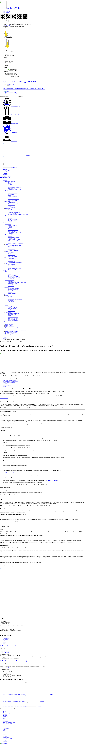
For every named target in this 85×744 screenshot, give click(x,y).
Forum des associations (13, 317)
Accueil (4, 337)
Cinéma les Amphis (12, 302)
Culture (6, 295)
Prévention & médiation (13, 250)
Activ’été (10, 292)
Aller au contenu (6, 11)
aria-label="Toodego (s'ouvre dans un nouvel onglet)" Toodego (23, 701)
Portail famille (14, 167)
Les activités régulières (7, 383)
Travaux (9, 228)
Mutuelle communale (12, 256)
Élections (10, 218)
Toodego (19, 162)
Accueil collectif (11, 274)
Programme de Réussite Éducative (15, 262)
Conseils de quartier (9, 323)
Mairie (6, 190)
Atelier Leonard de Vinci (13, 298)
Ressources (7, 201)
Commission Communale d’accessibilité (15, 330)
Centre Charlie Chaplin (15, 299)
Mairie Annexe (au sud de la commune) (13, 661)
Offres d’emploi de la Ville (13, 199)
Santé (6, 251)
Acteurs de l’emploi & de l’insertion (15, 243)
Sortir (4, 294)
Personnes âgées (11, 261)
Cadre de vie (8, 224)
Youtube (5, 173)
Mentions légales (6, 737)
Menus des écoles (11, 281)
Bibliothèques (11, 300)
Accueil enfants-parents (13, 276)
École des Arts (11, 301)
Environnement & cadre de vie (14, 232)
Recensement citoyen (12, 219)
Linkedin (5, 171)
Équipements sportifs (12, 307)
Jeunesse (7, 287)
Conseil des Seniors (9, 326)
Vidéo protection (11, 249)
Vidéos (9, 206)
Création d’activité (12, 238)
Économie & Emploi (9, 234)
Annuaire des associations (13, 313)
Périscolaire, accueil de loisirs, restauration (17, 282)
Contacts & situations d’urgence (14, 245)
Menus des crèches (12, 272)
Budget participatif (9, 324)
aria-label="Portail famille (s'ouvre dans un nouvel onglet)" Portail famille (22, 706)
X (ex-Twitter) (7, 170)
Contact (4, 386)
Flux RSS (5, 741)
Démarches (7, 208)
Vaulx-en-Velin (13, 8)
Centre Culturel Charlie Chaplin (9, 722)
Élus (9, 191)
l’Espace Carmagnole (52, 480)
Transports (10, 227)
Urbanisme (10, 233)
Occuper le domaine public (13, 213)
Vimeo (4, 730)
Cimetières (10, 221)
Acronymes (5, 739)
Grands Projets (11, 184)
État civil (10, 211)
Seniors (6, 263)
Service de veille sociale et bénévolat (10, 381)
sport (4, 643)
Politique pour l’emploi (13, 240)
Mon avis (28, 155)
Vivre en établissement (12, 265)
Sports (6, 305)
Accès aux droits (11, 259)
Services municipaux (12, 196)
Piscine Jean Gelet (12, 308)
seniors (4, 642)
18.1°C (9, 36)
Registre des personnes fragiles (14, 268)
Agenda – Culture (11, 303)
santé (4, 640)
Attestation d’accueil (12, 220)
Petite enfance (8, 271)
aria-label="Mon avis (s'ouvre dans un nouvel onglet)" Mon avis (28, 694)
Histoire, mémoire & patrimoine (14, 187)
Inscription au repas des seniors (9, 380)
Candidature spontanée (13, 200)
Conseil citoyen (8, 325)
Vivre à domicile (11, 264)
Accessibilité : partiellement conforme (10, 738)
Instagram (6, 174)
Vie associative (8, 312)
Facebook (5, 169)
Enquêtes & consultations (10, 333)
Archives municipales (12, 197)
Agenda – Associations (13, 320)
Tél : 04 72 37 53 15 (4, 667)
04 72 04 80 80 (7, 25)
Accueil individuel (12, 275)
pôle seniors (5, 639)
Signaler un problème (12, 225)
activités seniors (6, 638)
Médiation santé (11, 255)
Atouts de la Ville (11, 188)
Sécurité (7, 244)
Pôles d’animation (11, 290)
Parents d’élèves (11, 284)
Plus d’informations (4, 398)
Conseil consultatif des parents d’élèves (13, 327)
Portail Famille (11, 278)
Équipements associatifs (13, 318)
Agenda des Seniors (12, 269)
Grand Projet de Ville (7, 723)
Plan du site (5, 736)
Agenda (9, 183)
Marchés (10, 236)
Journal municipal (11, 205)
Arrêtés (9, 195)
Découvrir (5, 180)
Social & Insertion (12, 258)
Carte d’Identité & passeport (14, 209)
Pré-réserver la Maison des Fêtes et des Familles (18, 214)
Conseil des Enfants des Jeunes (11, 334)
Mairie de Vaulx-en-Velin (8, 646)
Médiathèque (5, 720)
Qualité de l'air (7, 85)
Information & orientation (13, 288)
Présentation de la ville (10, 181)
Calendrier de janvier (7, 385)
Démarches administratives (11, 215)
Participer (5, 321)
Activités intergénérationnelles (9, 382)
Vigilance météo (7, 79)
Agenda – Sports (11, 311)
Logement (10, 226)
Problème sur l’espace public (14, 212)
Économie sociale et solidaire (14, 239)
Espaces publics (11, 231)
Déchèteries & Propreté (13, 230)
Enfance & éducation (9, 280)
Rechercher (2, 96)
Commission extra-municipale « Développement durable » (11, 332)
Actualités (10, 182)
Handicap (10, 253)
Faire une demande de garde (14, 277)
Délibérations (11, 194)
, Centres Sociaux (12, 319)
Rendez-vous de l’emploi (13, 242)
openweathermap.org (25, 76)
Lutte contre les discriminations (14, 189)
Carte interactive (11, 207)
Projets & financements (13, 289)
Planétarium (10, 296)
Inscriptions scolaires (12, 283)
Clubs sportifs (11, 306)
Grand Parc (10, 186)
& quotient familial (13, 216)
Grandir (4, 270)
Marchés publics (11, 202)
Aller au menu (6, 12)
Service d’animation (12, 267)
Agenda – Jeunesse (12, 293)
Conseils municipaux (12, 193)
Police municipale (11, 246)
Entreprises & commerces (13, 237)
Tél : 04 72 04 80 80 (4, 652)
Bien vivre (5, 222)
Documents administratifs (13, 203)
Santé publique (11, 252)
